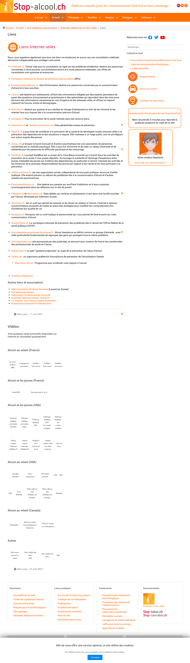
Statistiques (162, 64)
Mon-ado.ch (17, 109)
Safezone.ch (17, 66)
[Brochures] (149, 598)
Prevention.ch (18, 125)
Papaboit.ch (17, 193)
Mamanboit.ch (34, 193)
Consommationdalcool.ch (24, 85)
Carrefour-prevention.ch (41, 125)
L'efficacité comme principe (116, 624)
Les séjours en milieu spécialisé (118, 620)
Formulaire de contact (78, 595)
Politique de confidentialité (72, 599)
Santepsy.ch (17, 118)
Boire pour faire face (170, 60)
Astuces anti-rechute (23, 603)
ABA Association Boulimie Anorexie (29, 289)
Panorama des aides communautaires (114, 610)
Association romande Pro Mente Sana (31, 303)
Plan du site (64, 615)
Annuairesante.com (21, 241)
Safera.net (17, 256)
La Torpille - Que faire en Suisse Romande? (33, 300)
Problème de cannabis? (70, 611)
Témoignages (20, 611)
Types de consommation (143, 64)
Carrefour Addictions (22, 275)
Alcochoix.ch (18, 203)
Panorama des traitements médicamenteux (116, 603)
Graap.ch (16, 143)
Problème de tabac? (68, 607)
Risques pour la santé (24, 607)
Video (162, 606)
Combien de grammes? (152, 100)
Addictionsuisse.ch (21, 172)
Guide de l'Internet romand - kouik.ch (30, 297)
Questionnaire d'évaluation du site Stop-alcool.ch (154, 113)
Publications (64, 603)
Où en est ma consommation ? (150, 162)
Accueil (17, 595)
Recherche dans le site (69, 619)
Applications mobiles (113, 628)
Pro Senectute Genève (22, 292)
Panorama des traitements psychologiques (116, 596)
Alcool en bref (28, 595)
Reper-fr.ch (16, 131)
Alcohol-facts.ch (19, 223)
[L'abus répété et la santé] (132, 76)
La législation (137, 68)
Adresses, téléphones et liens (28, 615)
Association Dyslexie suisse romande (30, 295)
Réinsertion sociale (112, 616)
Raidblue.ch (17, 155)
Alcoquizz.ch (18, 214)
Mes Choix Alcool (24, 263)
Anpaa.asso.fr (18, 250)
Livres (155, 606)
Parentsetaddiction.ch (22, 184)
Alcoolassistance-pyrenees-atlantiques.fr (32, 232)
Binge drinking (147, 76)
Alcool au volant (148, 88)
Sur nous (62, 595)
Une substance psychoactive (145, 60)
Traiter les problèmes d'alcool (28, 599)
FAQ (146, 68)
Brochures (147, 606)
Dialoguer (41, 607)
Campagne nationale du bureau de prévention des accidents (43, 78)
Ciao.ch (15, 94)
